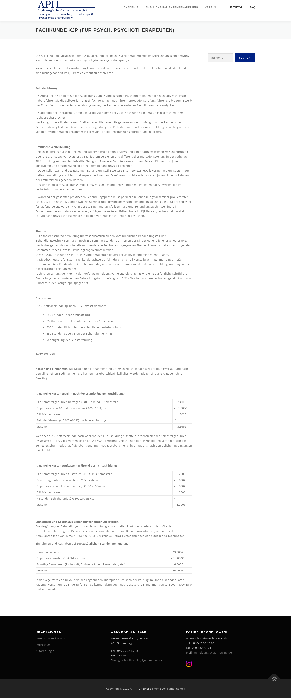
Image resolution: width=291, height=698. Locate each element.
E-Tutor (236, 7)
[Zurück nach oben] (274, 679)
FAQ (252, 7)
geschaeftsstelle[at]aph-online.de (140, 660)
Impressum (43, 645)
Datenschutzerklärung (50, 638)
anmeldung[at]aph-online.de (212, 652)
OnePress (144, 688)
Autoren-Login (45, 651)
